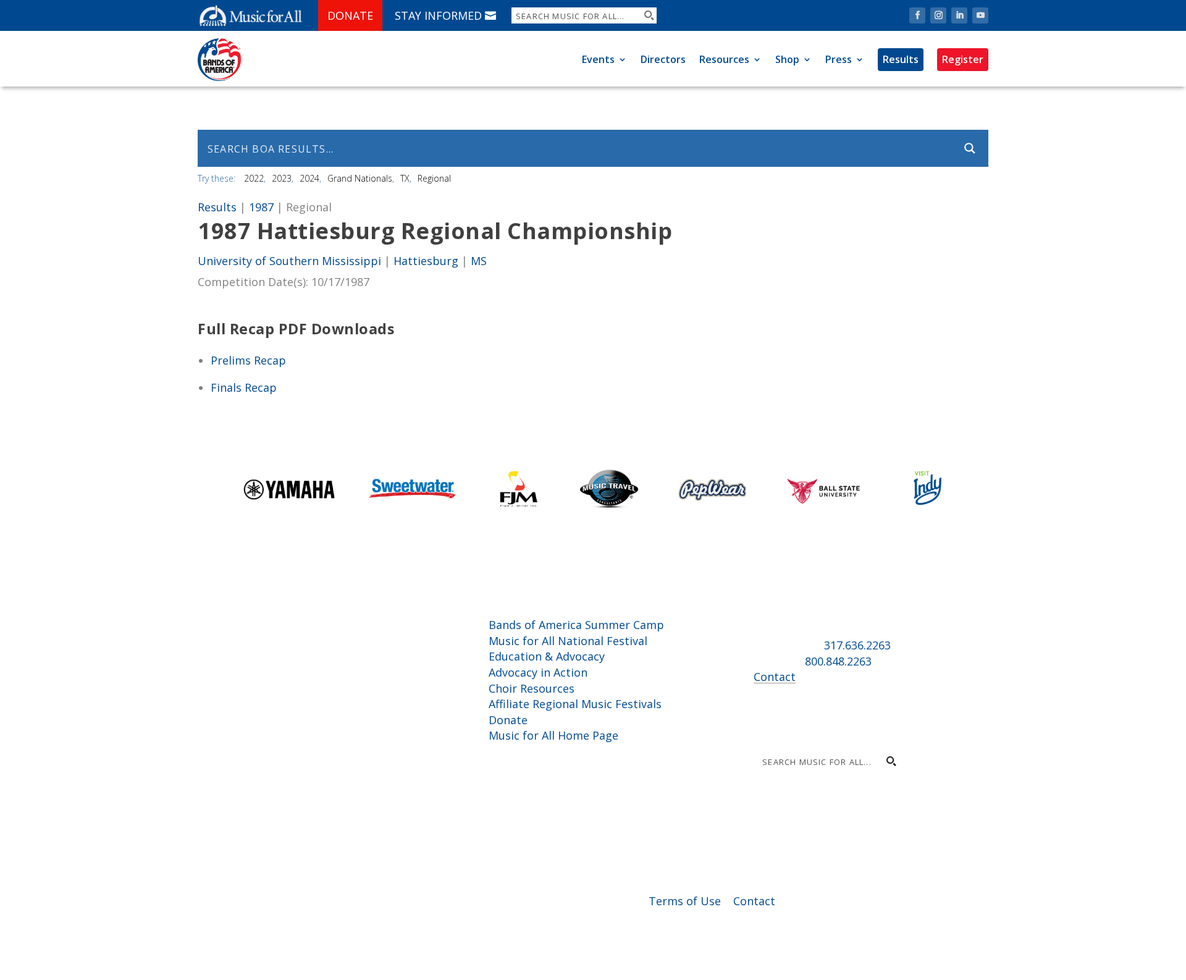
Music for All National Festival (568, 640)
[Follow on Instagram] (938, 15)
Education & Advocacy (547, 656)
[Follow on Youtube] (980, 15)
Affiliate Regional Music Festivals (575, 703)
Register (962, 59)
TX (405, 178)
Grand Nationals (359, 178)
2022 (254, 178)
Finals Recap (244, 387)
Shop (787, 59)
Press (838, 59)
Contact (775, 676)
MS (479, 260)
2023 (282, 178)
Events (598, 59)
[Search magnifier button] (648, 15)
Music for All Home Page (553, 735)
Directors (663, 59)
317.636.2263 (857, 645)
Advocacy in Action (538, 672)
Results (901, 59)
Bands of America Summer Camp (576, 624)
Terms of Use (685, 900)
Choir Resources (531, 688)
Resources (724, 59)
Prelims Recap (248, 360)
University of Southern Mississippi (289, 260)
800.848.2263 (838, 661)
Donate (350, 15)
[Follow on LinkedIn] (959, 15)
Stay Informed (438, 15)
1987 (261, 207)
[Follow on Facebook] (917, 15)
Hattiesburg (425, 260)
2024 (309, 178)
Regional (434, 178)
